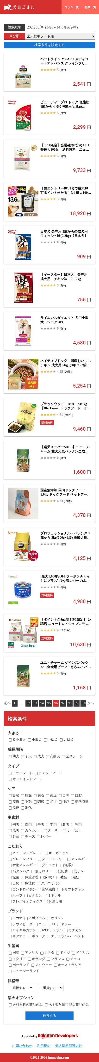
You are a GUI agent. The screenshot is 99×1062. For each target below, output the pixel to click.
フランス (57, 959)
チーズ (30, 836)
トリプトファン (73, 889)
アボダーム (36, 918)
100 (83, 703)
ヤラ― (66, 924)
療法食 (30, 883)
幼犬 (15, 756)
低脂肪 (63, 871)
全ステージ (74, 756)
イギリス (82, 952)
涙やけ (49, 877)
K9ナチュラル (52, 930)
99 (76, 703)
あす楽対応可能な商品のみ (69, 1004)
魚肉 (15, 830)
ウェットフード (50, 773)
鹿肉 (28, 824)
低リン (79, 871)
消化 (28, 808)
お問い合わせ (22, 1046)
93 (35, 703)
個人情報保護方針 (68, 1046)
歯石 (40, 795)
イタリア (19, 959)
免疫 (15, 808)
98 (69, 703)
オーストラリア (69, 965)
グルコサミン (51, 883)
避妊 (76, 877)
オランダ (38, 959)
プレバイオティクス (27, 901)
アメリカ (31, 952)
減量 (15, 877)
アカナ (17, 918)
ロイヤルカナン (24, 930)
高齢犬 (55, 756)
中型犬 (53, 740)
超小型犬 (19, 740)
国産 (15, 952)
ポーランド (20, 965)
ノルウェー (43, 965)
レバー (46, 836)
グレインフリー (24, 859)
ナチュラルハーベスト (68, 936)
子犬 (28, 756)
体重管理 (31, 877)
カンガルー (33, 830)
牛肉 (40, 824)
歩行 (53, 801)
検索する (49, 1015)
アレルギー (79, 859)
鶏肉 (15, 824)
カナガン (75, 930)
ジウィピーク (22, 924)
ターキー (54, 830)
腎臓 (15, 795)
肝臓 (28, 795)
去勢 (15, 883)
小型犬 (37, 740)
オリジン (57, 918)
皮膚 (15, 801)
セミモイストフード (27, 779)
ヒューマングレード (27, 853)
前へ (7, 703)
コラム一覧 (71, 7)
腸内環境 (81, 801)
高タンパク (20, 871)
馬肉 (78, 824)
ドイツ (65, 952)
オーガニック (59, 853)
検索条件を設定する (49, 45)
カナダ (49, 952)
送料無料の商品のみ (27, 1004)
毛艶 (28, 801)
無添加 (69, 865)
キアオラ (19, 936)
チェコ (75, 959)
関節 (40, 801)
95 (49, 703)
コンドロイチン (24, 889)
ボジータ (38, 936)
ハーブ (17, 895)
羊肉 (53, 824)
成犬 (40, 756)
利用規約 (43, 1046)
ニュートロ (46, 924)
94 (42, 703)
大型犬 (68, 740)
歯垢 (53, 795)
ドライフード (22, 773)
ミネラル (54, 895)
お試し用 (55, 901)
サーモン (73, 830)
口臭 (65, 795)
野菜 (15, 836)
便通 (65, 801)
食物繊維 (48, 889)
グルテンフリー (53, 859)
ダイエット (50, 865)
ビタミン (35, 895)
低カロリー (43, 871)
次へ (90, 703)
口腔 (78, 795)
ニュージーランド (25, 971)
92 (28, 703)
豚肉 (65, 824)
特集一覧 (90, 7)
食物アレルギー (24, 865)
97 (62, 703)
